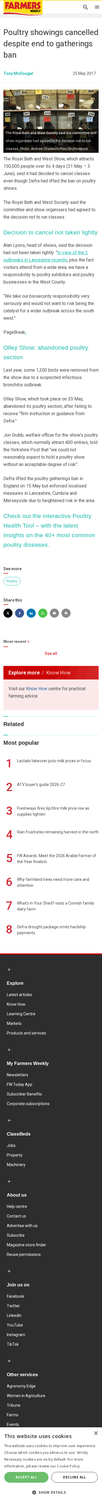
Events (13, 1424)
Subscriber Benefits (24, 1094)
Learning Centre (21, 1014)
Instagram (16, 1334)
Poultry (12, 581)
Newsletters (17, 1075)
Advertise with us (22, 1225)
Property (14, 1155)
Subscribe (16, 1235)
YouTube (15, 1325)
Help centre (17, 1206)
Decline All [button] (74, 1477)
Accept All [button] (26, 1477)
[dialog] (51, 1465)
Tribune (13, 1405)
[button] (51, 1493)
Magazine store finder (26, 1245)
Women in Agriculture (26, 1395)
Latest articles (19, 994)
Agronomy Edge (21, 1386)
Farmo (12, 1415)
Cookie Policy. (68, 1466)
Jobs (11, 1145)
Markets (14, 1023)
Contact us (16, 1216)
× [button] (96, 1433)
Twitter (13, 1306)
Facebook (15, 1296)
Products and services (26, 1033)
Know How (36, 688)
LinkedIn (14, 1315)
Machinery (16, 1164)
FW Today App (19, 1084)
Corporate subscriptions (28, 1103)
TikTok (13, 1344)
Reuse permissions (24, 1254)
